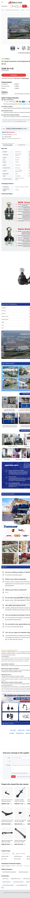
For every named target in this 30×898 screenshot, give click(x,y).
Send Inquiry (14, 75)
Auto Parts (23, 10)
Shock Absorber (17, 859)
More (2, 887)
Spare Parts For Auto (15, 878)
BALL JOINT (4, 859)
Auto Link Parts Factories (8, 885)
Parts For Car (5, 878)
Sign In (3, 138)
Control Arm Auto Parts (18, 882)
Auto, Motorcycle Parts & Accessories (12, 10)
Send (13, 776)
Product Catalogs (21, 853)
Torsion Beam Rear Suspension (9, 872)
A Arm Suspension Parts (21, 885)
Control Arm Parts (6, 882)
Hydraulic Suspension (23, 872)
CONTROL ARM (4, 856)
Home (2, 10)
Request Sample (25, 78)
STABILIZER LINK (18, 856)
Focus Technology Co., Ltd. (18, 892)
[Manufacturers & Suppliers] (15, 2)
